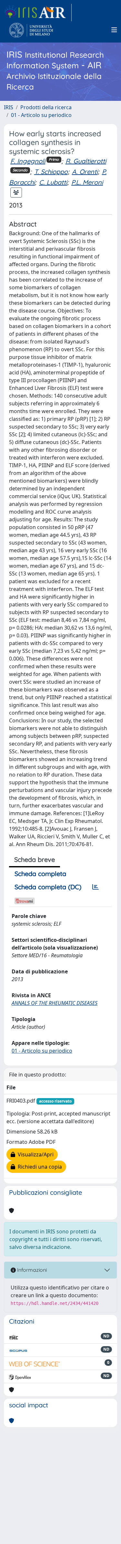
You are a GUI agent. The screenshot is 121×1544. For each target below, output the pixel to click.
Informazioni (31, 1270)
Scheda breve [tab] (34, 859)
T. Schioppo (51, 172)
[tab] (95, 887)
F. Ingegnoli (27, 161)
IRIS (8, 107)
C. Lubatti (53, 182)
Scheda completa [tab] (40, 874)
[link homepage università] (31, 30)
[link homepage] (38, 12)
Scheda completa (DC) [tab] (48, 887)
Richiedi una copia (38, 1166)
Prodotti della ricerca (46, 107)
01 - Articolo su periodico (41, 115)
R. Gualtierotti (86, 161)
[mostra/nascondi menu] (114, 30)
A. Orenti (85, 172)
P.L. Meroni (87, 182)
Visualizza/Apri (34, 1154)
